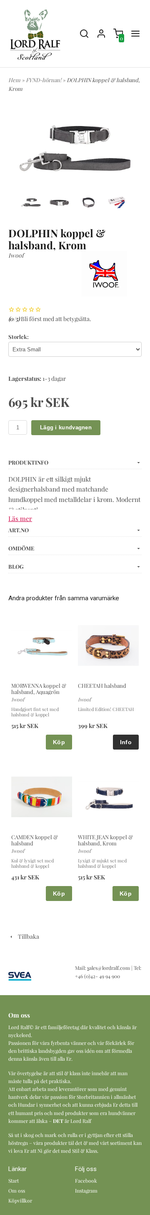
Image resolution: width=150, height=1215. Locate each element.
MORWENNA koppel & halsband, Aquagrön (38, 688)
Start (13, 1180)
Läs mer (20, 518)
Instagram (86, 1190)
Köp (59, 742)
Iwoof (16, 255)
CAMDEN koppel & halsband (34, 840)
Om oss (16, 1190)
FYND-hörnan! (44, 79)
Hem (14, 79)
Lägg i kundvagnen (66, 427)
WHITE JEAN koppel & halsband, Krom (105, 840)
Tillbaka (26, 936)
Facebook (86, 1180)
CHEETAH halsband (102, 685)
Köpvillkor (20, 1200)
